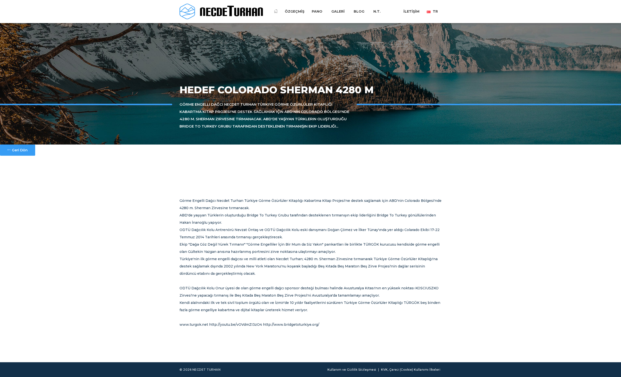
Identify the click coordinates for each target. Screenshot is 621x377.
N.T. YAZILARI (381, 19)
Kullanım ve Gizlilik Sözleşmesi (351, 369)
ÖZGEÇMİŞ (294, 11)
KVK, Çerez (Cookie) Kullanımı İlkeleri (410, 369)
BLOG (359, 11)
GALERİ (338, 11)
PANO (317, 11)
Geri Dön (19, 150)
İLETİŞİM (411, 11)
